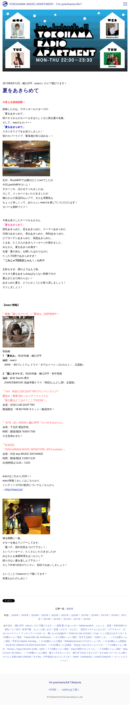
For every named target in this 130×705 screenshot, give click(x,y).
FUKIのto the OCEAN (80, 633)
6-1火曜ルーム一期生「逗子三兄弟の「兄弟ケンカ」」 (83, 637)
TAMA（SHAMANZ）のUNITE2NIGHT (91, 656)
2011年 (77, 618)
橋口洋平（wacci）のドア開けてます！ (34, 625)
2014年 (47, 618)
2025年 (25, 615)
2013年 (57, 618)
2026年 (15, 615)
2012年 (67, 618)
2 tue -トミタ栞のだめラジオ (107, 633)
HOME (52, 689)
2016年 (114, 615)
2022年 (54, 615)
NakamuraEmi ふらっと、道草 (95, 625)
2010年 (87, 618)
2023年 (45, 615)
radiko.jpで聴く (71, 689)
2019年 (84, 615)
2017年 (104, 615)
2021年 (64, 615)
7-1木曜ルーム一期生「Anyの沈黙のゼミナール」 (72, 648)
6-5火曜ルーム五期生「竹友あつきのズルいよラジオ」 (78, 644)
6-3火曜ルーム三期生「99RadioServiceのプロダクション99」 (72, 641)
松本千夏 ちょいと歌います (36, 629)
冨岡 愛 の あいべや (66, 625)
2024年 (35, 615)
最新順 (70, 608)
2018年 (94, 615)
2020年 (74, 615)
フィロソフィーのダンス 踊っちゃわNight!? (43, 633)
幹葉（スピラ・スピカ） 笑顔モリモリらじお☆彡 (79, 629)
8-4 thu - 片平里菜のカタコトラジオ (52, 656)
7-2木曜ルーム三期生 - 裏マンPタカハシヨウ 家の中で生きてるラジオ (61, 652)
